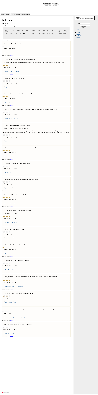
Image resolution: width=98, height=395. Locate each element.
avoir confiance (51, 33)
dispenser (37, 31)
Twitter (78, 37)
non (67, 35)
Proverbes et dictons (15, 14)
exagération (46, 30)
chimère (29, 35)
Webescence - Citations (50, 3)
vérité (6, 31)
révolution (23, 33)
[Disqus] (36, 350)
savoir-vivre (45, 31)
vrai (27, 30)
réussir (30, 31)
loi (33, 33)
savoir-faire (13, 33)
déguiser (22, 35)
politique (40, 35)
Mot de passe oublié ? (79, 28)
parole (52, 31)
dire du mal (8, 156)
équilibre (47, 35)
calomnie (33, 30)
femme (12, 31)
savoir (43, 33)
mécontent (61, 35)
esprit (6, 35)
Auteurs (78, 34)
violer (34, 35)
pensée (54, 30)
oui (23, 30)
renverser (12, 30)
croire (24, 31)
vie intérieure (60, 31)
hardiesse (18, 31)
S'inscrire (78, 29)
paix (65, 30)
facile (60, 30)
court (18, 30)
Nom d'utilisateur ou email (78, 23)
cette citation (11, 55)
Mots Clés (79, 35)
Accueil (78, 32)
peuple (54, 35)
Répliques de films (25, 14)
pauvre (38, 33)
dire (6, 30)
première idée (14, 35)
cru (29, 33)
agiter (39, 30)
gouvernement (62, 33)
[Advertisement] (50, 9)
